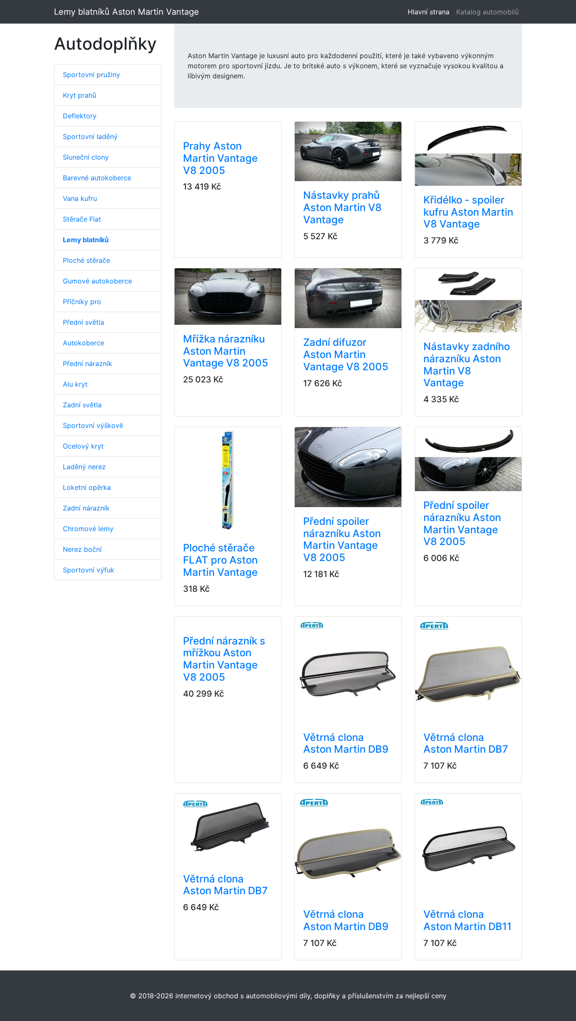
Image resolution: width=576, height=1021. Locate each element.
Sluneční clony (86, 157)
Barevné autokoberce (97, 178)
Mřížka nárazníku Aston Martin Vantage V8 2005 (225, 351)
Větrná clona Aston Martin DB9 (345, 743)
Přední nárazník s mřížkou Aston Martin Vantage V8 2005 (224, 659)
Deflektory (80, 116)
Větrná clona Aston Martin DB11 (467, 920)
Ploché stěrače (86, 260)
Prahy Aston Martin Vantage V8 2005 (220, 158)
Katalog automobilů (487, 12)
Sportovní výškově (93, 425)
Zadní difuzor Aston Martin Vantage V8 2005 (345, 354)
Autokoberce (83, 343)
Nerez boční (82, 549)
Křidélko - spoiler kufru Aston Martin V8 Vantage (468, 212)
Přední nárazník (87, 363)
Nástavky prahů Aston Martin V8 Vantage (342, 207)
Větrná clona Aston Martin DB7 (465, 743)
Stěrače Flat (82, 219)
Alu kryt (75, 384)
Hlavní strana (430, 12)
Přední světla (83, 322)
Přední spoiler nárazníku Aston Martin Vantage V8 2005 (342, 539)
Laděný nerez (84, 466)
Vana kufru (80, 198)
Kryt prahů (79, 95)
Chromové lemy (88, 528)
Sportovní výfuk (88, 570)
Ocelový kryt (83, 446)
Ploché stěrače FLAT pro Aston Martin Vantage (220, 560)
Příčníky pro (82, 301)
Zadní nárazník (86, 508)
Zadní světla (82, 405)
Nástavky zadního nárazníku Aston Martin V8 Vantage (466, 364)
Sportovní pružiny (91, 74)
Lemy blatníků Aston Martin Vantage (126, 12)
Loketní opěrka (87, 487)
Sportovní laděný (90, 136)
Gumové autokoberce (97, 281)
